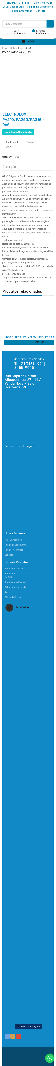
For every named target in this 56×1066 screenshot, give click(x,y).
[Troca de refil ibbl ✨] (28, 999)
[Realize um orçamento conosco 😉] (28, 818)
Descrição (9, 167)
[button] (49, 1058)
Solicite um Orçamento (18, 132)
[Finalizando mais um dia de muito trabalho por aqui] (28, 637)
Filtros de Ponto (13, 597)
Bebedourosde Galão (11, 575)
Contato (9, 555)
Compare (31, 142)
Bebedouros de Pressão (16, 568)
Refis (12, 48)
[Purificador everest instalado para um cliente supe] (28, 682)
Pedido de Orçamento (15, 545)
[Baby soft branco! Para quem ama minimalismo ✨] (28, 773)
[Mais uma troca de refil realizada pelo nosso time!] (28, 863)
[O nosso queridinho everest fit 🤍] (28, 727)
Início (4, 48)
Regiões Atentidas (14, 550)
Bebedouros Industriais (16, 587)
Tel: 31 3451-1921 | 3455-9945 (29, 366)
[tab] (9, 167)
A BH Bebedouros (13, 540)
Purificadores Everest (15, 582)
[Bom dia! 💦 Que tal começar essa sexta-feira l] (28, 954)
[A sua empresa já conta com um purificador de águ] (28, 909)
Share (8, 146)
